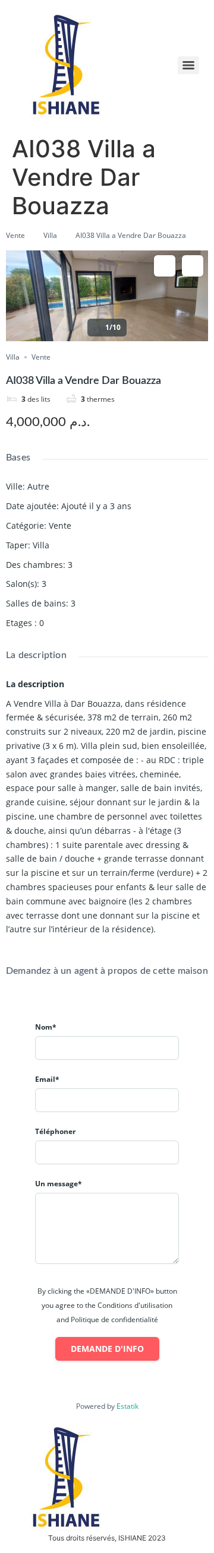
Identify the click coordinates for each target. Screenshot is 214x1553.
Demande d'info (107, 1348)
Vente (15, 235)
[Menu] (188, 65)
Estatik (128, 1406)
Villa (50, 235)
